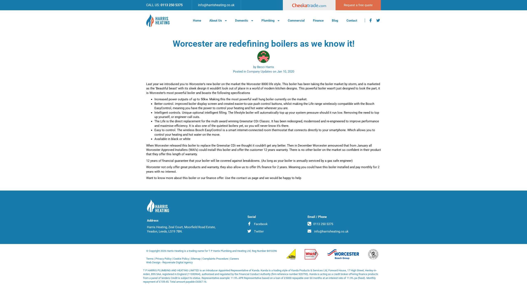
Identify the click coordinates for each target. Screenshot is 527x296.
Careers (234, 258)
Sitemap (196, 258)
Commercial (296, 20)
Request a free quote (358, 5)
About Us (216, 20)
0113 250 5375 (172, 5)
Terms (150, 258)
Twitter (258, 231)
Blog (335, 20)
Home (197, 20)
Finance (318, 20)
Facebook (260, 224)
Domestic (242, 20)
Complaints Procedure (215, 258)
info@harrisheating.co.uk (216, 5)
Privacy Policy (163, 258)
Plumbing (268, 20)
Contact (351, 20)
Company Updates (259, 71)
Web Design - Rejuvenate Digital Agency (169, 262)
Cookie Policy (181, 258)
